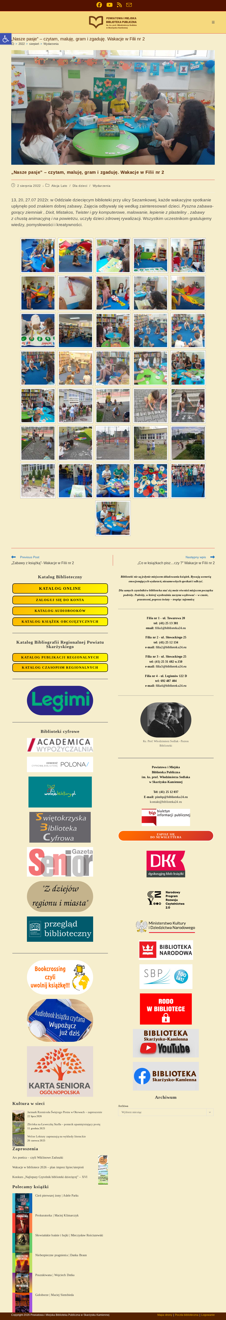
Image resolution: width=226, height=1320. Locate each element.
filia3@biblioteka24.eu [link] (171, 666)
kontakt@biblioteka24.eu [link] (166, 802)
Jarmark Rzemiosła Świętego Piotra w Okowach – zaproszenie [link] (64, 1112)
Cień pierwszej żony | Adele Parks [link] (56, 1195)
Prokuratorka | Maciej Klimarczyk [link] (57, 1215)
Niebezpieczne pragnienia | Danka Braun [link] (61, 1255)
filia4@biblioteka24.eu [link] (171, 685)
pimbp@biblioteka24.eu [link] (171, 797)
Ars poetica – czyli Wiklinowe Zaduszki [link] (37, 1157)
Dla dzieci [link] (80, 185)
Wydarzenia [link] (50, 43)
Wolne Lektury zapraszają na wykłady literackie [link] (56, 1136)
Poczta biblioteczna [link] (186, 1314)
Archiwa (123, 1106)
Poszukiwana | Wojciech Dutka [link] (54, 1275)
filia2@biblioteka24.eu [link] (171, 647)
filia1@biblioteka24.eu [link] (170, 628)
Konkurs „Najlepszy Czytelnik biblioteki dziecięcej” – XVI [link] (49, 1177)
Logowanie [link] (208, 1314)
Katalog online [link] (60, 588)
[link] (5, 39)
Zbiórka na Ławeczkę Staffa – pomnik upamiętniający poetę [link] (63, 1124)
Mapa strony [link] (164, 1314)
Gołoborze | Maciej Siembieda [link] (54, 1295)
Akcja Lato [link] (59, 185)
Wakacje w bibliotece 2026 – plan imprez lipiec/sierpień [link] (48, 1167)
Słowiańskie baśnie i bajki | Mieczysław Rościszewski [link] (69, 1235)
